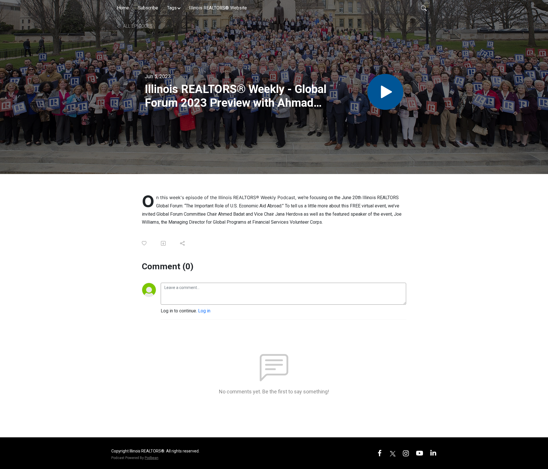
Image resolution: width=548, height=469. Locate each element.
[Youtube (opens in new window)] (419, 453)
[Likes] (144, 243)
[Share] (183, 243)
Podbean (151, 458)
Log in (204, 311)
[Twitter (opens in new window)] (393, 453)
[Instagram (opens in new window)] (405, 453)
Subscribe (148, 8)
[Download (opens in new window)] (163, 243)
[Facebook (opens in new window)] (379, 453)
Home (123, 8)
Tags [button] (172, 8)
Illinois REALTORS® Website (218, 8)
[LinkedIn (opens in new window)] (433, 453)
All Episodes (137, 26)
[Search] (424, 8)
